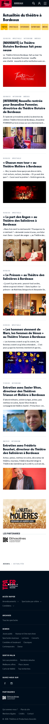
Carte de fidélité (9, 669)
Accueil (6, 564)
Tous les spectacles (10, 620)
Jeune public (7, 633)
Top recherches (24, 669)
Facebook (5, 683)
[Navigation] (45, 3)
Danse (19, 646)
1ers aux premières (10, 660)
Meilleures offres (9, 664)
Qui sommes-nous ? (10, 709)
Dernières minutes (27, 660)
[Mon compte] (39, 3)
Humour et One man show (25, 633)
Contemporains (9, 646)
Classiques (27, 642)
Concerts (35, 638)
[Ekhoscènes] (14, 539)
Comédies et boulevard (12, 642)
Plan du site (25, 709)
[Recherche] (33, 3)
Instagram (11, 683)
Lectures (25, 638)
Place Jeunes (23, 664)
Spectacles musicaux (11, 638)
